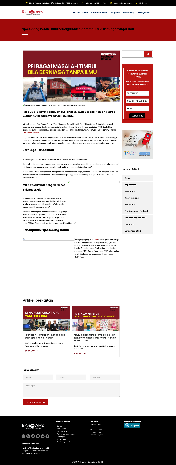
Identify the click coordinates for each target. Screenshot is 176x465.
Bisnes (128, 178)
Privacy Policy (96, 432)
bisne (96, 239)
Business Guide (80, 12)
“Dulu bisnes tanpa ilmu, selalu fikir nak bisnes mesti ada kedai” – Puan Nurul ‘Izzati (95, 337)
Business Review (99, 12)
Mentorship (128, 12)
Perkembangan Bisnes (136, 217)
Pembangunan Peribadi (136, 211)
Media (93, 427)
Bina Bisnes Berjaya (31, 133)
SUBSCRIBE (137, 116)
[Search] (148, 54)
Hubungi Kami (96, 429)
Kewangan (130, 191)
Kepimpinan (130, 184)
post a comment (37, 402)
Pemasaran (130, 204)
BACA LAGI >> (31, 350)
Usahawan (130, 224)
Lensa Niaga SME (133, 231)
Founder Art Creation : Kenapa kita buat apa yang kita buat (45, 336)
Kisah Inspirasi (132, 198)
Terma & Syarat (97, 435)
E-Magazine (144, 12)
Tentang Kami (95, 424)
